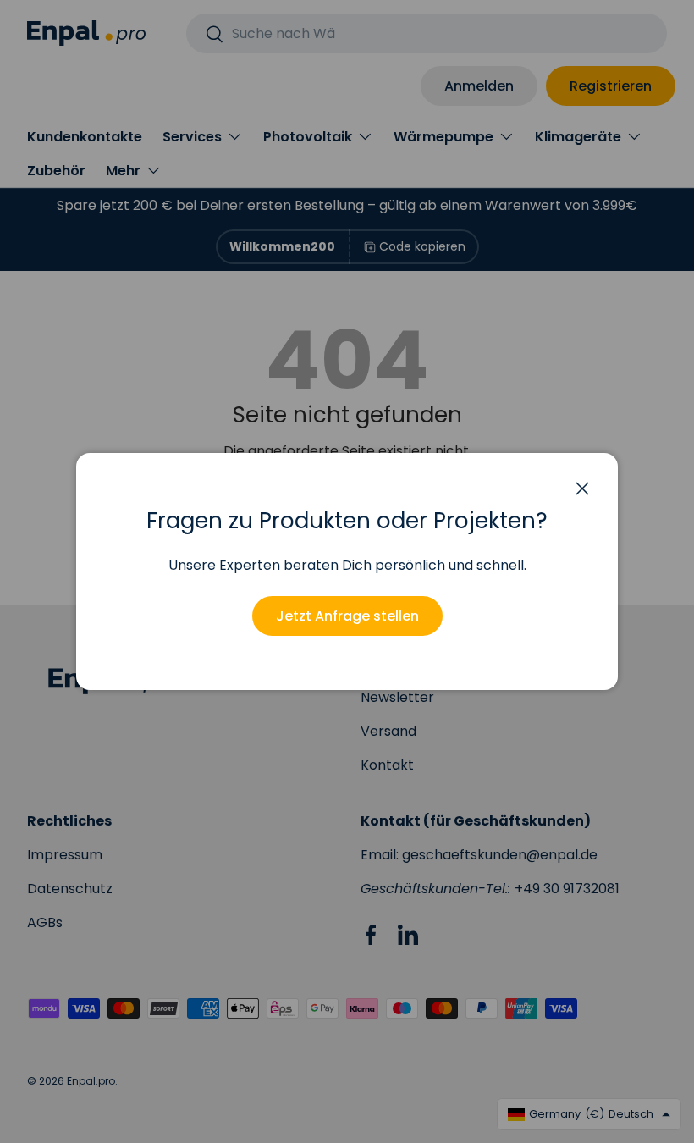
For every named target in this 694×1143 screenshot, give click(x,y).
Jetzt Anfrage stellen (347, 616)
